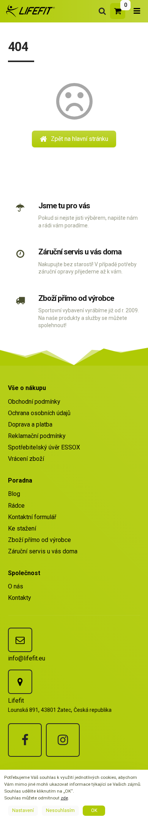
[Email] (20, 640)
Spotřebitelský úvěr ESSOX (44, 447)
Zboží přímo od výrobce (75, 298)
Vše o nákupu (27, 388)
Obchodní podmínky (34, 401)
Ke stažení (22, 528)
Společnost (24, 573)
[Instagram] (63, 740)
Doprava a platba (30, 424)
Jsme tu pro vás (64, 205)
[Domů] (29, 11)
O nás (15, 586)
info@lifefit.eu (26, 658)
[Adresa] (20, 682)
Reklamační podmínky (37, 436)
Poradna (20, 480)
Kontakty (19, 597)
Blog (14, 493)
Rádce (16, 505)
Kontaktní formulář (32, 517)
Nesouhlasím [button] (60, 810)
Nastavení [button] (23, 810)
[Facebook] (25, 740)
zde (64, 798)
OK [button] (94, 810)
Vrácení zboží (26, 458)
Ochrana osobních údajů (39, 413)
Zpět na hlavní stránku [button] (79, 138)
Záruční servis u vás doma (79, 251)
